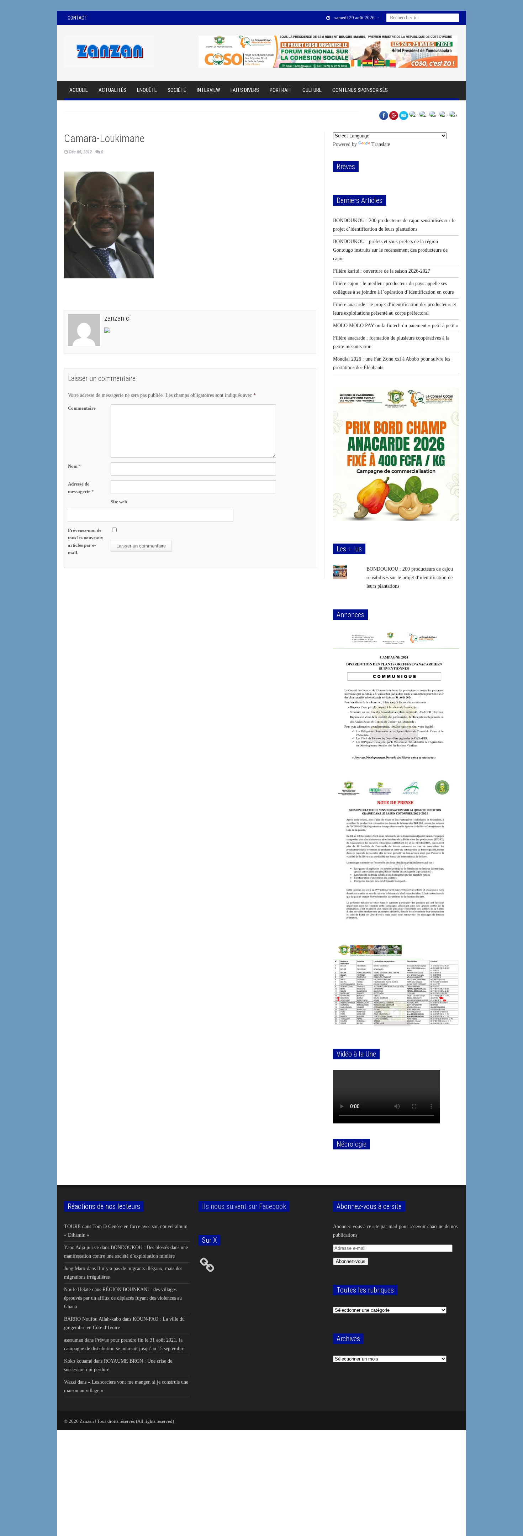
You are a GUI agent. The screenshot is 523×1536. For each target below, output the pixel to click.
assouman (73, 1340)
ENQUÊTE (147, 90)
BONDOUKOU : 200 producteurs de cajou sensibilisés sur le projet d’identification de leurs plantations (409, 577)
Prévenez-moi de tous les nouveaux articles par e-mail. (85, 541)
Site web (119, 501)
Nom (74, 466)
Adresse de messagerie (81, 487)
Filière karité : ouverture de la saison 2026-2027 (381, 271)
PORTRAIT (281, 90)
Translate (380, 144)
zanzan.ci (117, 318)
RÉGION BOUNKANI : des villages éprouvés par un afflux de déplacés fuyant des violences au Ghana (123, 1298)
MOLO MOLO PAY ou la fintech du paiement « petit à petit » (396, 325)
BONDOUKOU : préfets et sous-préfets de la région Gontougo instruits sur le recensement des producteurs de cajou (390, 250)
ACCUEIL (78, 90)
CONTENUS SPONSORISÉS (360, 90)
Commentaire (82, 408)
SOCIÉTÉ (177, 90)
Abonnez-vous (350, 1261)
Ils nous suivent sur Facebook (244, 1206)
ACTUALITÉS (112, 90)
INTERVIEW (208, 90)
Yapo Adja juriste (81, 1247)
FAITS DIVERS (245, 90)
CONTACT (77, 18)
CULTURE (312, 90)
